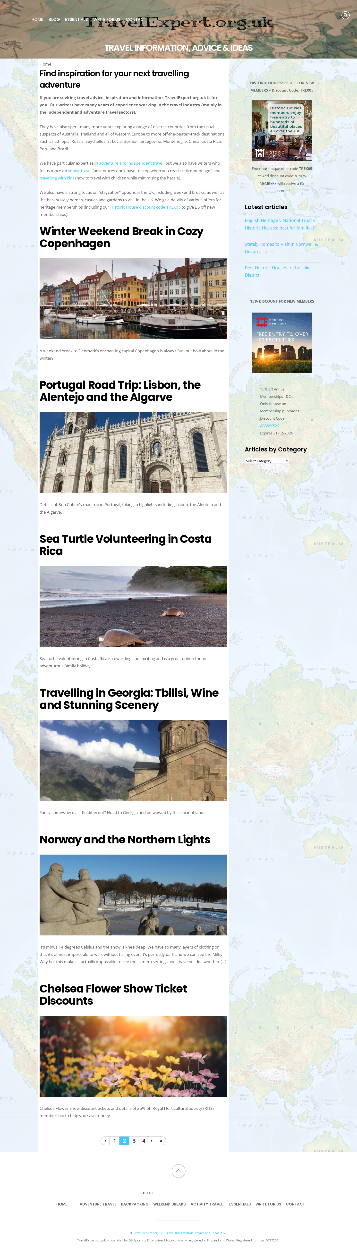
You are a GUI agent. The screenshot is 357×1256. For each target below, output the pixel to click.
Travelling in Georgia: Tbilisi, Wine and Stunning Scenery (129, 699)
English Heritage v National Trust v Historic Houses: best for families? (280, 223)
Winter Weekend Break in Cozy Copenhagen (122, 237)
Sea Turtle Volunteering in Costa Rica (126, 545)
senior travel (80, 170)
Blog (54, 19)
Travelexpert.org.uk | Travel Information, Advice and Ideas (176, 1233)
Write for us (106, 19)
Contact (136, 19)
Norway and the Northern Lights (125, 839)
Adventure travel (98, 1204)
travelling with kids (57, 178)
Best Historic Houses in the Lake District (278, 271)
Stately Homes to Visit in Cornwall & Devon (281, 247)
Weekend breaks (169, 1204)
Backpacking (135, 1204)
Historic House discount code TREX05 (145, 207)
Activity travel (207, 1204)
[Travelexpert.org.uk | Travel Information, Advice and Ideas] (178, 39)
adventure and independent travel (131, 163)
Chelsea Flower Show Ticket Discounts (113, 995)
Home (37, 19)
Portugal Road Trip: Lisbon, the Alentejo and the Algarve (120, 391)
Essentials (76, 19)
